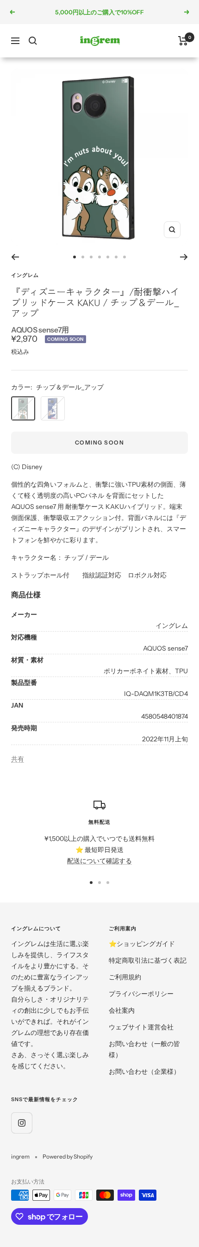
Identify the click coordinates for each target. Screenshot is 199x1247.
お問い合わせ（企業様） (144, 1071)
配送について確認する (99, 861)
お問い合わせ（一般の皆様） (144, 1049)
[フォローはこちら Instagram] (21, 1122)
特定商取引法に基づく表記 (148, 960)
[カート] (183, 40)
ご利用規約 (125, 977)
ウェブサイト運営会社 (141, 1027)
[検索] (33, 41)
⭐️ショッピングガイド (142, 944)
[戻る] (15, 257)
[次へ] (184, 257)
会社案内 (122, 1010)
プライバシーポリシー (141, 994)
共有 (17, 759)
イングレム (25, 275)
